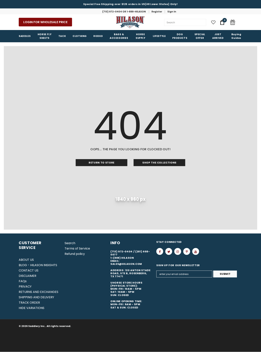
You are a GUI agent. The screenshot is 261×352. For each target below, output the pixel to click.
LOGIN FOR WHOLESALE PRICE (45, 22)
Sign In (171, 11)
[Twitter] (168, 251)
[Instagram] (177, 251)
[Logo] (130, 22)
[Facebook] (159, 251)
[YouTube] (195, 251)
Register (157, 11)
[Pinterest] (186, 251)
